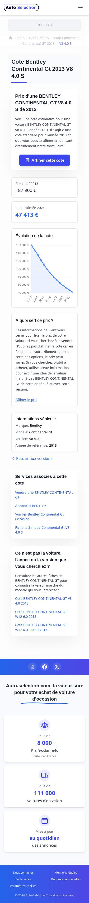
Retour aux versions (34, 458)
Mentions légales (66, 872)
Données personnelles (66, 879)
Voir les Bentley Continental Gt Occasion (39, 516)
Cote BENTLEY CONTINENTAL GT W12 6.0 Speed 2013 (41, 627)
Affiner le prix (26, 400)
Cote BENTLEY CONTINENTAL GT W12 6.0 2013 (41, 614)
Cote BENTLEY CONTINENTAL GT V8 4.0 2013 (43, 600)
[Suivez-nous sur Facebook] (44, 667)
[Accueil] (11, 38)
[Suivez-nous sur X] (57, 667)
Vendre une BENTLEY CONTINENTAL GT (44, 494)
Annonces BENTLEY (30, 506)
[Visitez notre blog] (32, 667)
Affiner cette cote (48, 160)
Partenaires (23, 879)
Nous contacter (23, 872)
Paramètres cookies (23, 886)
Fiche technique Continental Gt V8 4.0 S (42, 529)
